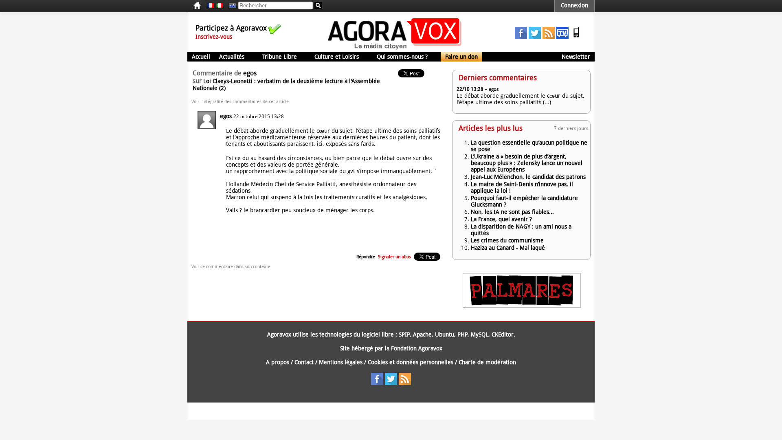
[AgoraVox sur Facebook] (521, 37)
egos (226, 116)
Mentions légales (340, 362)
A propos (277, 362)
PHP (462, 334)
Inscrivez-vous (214, 36)
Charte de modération (487, 362)
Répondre (365, 257)
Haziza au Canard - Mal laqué (508, 247)
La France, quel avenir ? (501, 219)
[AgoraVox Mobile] (576, 37)
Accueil (201, 56)
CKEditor (503, 334)
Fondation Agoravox (416, 348)
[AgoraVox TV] (562, 37)
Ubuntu (444, 334)
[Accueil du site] (395, 49)
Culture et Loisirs (336, 56)
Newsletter (576, 56)
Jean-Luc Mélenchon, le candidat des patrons (528, 177)
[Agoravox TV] (230, 6)
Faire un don (461, 56)
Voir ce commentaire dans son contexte (230, 266)
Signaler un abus (394, 257)
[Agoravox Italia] (219, 6)
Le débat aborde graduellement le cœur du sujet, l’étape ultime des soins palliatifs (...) (520, 99)
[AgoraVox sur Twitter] (535, 37)
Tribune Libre (279, 56)
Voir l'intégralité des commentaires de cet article (240, 101)
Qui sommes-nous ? (402, 56)
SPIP (404, 334)
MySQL (479, 334)
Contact (304, 362)
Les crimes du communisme (507, 240)
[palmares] (521, 306)
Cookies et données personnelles (410, 362)
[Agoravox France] (210, 6)
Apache (422, 334)
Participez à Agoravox (231, 28)
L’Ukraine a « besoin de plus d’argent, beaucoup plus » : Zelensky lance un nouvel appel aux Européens (526, 163)
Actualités (231, 56)
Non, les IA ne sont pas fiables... (512, 212)
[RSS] (549, 37)
